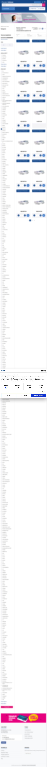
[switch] (17, 387)
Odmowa (8, 395)
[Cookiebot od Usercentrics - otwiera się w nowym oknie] (41, 371)
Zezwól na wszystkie (38, 395)
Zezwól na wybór (23, 395)
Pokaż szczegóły (40, 391)
